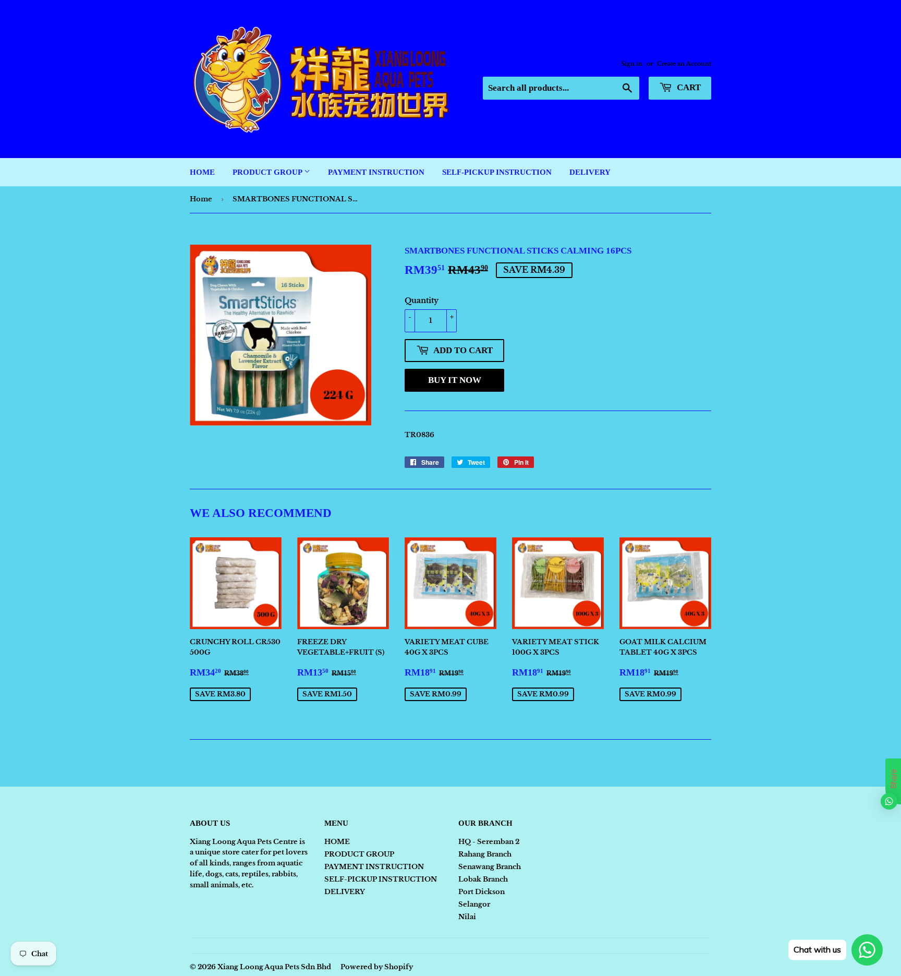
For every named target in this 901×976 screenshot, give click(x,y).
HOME (202, 172)
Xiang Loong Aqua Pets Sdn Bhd (274, 966)
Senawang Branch (489, 866)
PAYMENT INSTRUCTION (376, 172)
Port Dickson (481, 891)
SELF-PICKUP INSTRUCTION (497, 172)
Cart (688, 87)
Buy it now (454, 380)
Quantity (422, 300)
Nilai (467, 916)
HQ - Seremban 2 (488, 841)
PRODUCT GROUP (268, 172)
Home (201, 199)
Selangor (474, 904)
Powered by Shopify (376, 966)
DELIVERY (590, 172)
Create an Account (684, 63)
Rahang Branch (485, 854)
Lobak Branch (483, 879)
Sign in (631, 63)
